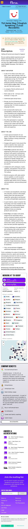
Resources (18, 498)
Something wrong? (22, 50)
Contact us (4, 500)
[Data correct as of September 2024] (19, 291)
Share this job (22, 6)
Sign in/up (18, 500)
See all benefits (14, 421)
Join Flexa (4, 508)
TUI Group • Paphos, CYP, (13, 21)
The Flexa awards (20, 503)
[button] (11, 349)
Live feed (3, 512)
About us (3, 498)
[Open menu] (2, 2)
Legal (2, 510)
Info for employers (6, 505)
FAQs (2, 503)
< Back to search (6, 6)
